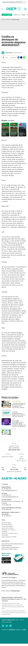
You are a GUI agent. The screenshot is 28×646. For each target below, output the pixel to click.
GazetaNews (5, 535)
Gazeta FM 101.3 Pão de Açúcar (10, 533)
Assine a (7, 14)
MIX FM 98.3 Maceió (7, 524)
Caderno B (16, 15)
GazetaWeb (4, 531)
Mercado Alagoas (15, 19)
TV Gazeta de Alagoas (7, 526)
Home (3, 19)
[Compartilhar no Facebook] (18, 57)
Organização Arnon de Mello (9, 537)
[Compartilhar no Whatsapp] (24, 57)
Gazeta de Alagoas (6, 523)
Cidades (23, 15)
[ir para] (18, 558)
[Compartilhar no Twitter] (21, 57)
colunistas (8, 19)
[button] (25, 9)
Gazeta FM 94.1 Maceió (8, 528)
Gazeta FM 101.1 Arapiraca (8, 530)
